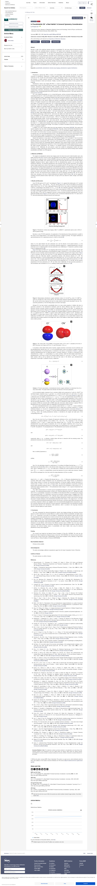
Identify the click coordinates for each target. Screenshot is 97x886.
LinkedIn (81, 863)
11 (41, 92)
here (38, 795)
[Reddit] (45, 769)
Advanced (89, 8)
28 (54, 128)
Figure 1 (59, 183)
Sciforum (66, 863)
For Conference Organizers (55, 873)
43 (53, 485)
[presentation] (54, 240)
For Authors (51, 863)
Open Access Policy (38, 866)
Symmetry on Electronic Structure (57, 38)
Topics (34, 2)
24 (70, 127)
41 (48, 401)
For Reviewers (52, 865)
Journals (28, 2)
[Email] (32, 769)
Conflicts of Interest (9, 14)
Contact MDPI (37, 868)
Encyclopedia (67, 872)
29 (56, 128)
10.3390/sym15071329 (29, 12)
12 (56, 98)
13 (57, 98)
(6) (82, 442)
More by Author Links (9, 48)
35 (74, 172)
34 (60, 169)
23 (81, 113)
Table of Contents (8, 66)
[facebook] (40, 769)
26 (73, 127)
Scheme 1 (75, 350)
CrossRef (47, 565)
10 (40, 92)
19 (81, 100)
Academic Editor (8, 37)
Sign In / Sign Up (82, 2)
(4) (82, 429)
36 (72, 174)
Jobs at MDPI (37, 870)
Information (42, 2)
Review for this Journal (13, 26)
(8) (82, 454)
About (67, 2)
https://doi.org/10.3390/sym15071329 (52, 34)
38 (59, 187)
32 (73, 136)
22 (32, 112)
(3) (82, 416)
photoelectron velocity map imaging (51, 68)
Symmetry (6, 853)
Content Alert (90, 853)
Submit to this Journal (13, 23)
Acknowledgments (9, 12)
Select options (8, 869)
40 (44, 248)
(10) (82, 475)
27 (53, 128)
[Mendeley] (47, 769)
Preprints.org (67, 866)
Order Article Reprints (77, 18)
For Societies (52, 872)
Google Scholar (40, 565)
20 (81, 109)
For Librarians (52, 868)
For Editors (51, 866)
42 (43, 466)
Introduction (7, 3)
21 (31, 112)
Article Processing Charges (40, 863)
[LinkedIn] (37, 769)
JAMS (65, 873)
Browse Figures (45, 41)
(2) (82, 361)
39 (63, 237)
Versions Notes (56, 41)
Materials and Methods (10, 4)
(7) (82, 448)
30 (57, 128)
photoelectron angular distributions (69, 68)
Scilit (65, 868)
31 (44, 132)
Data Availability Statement (10, 11)
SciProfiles (66, 870)
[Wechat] (42, 769)
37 (34, 177)
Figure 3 (50, 311)
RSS (84, 853)
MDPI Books (67, 865)
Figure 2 (35, 249)
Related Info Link (8, 45)
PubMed (74, 572)
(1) (82, 240)
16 (77, 100)
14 (74, 100)
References (7, 15)
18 (80, 100)
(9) (82, 461)
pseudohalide (39, 68)
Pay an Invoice (37, 865)
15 (76, 100)
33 (41, 157)
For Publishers (52, 870)
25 (71, 127)
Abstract (7, 1)
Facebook (81, 865)
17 (78, 100)
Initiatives (61, 2)
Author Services (52, 2)
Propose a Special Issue (13, 30)
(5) (82, 435)
